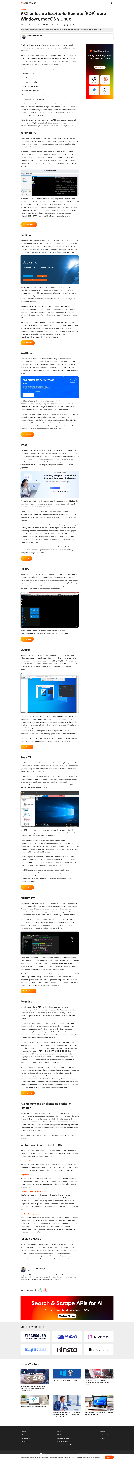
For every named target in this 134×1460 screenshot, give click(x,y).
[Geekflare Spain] (28, 3)
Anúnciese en (26, 1438)
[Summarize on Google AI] (67, 25)
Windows (23, 9)
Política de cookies (62, 1441)
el (59, 1135)
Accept (109, 1457)
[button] (111, 3)
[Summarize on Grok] (73, 25)
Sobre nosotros (26, 1435)
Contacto (25, 1441)
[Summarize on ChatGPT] (64, 25)
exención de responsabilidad (65, 1444)
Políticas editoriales (106, 1435)
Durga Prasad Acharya (36, 1269)
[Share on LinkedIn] (70, 25)
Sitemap (102, 1438)
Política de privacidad (63, 1438)
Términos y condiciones (64, 1435)
